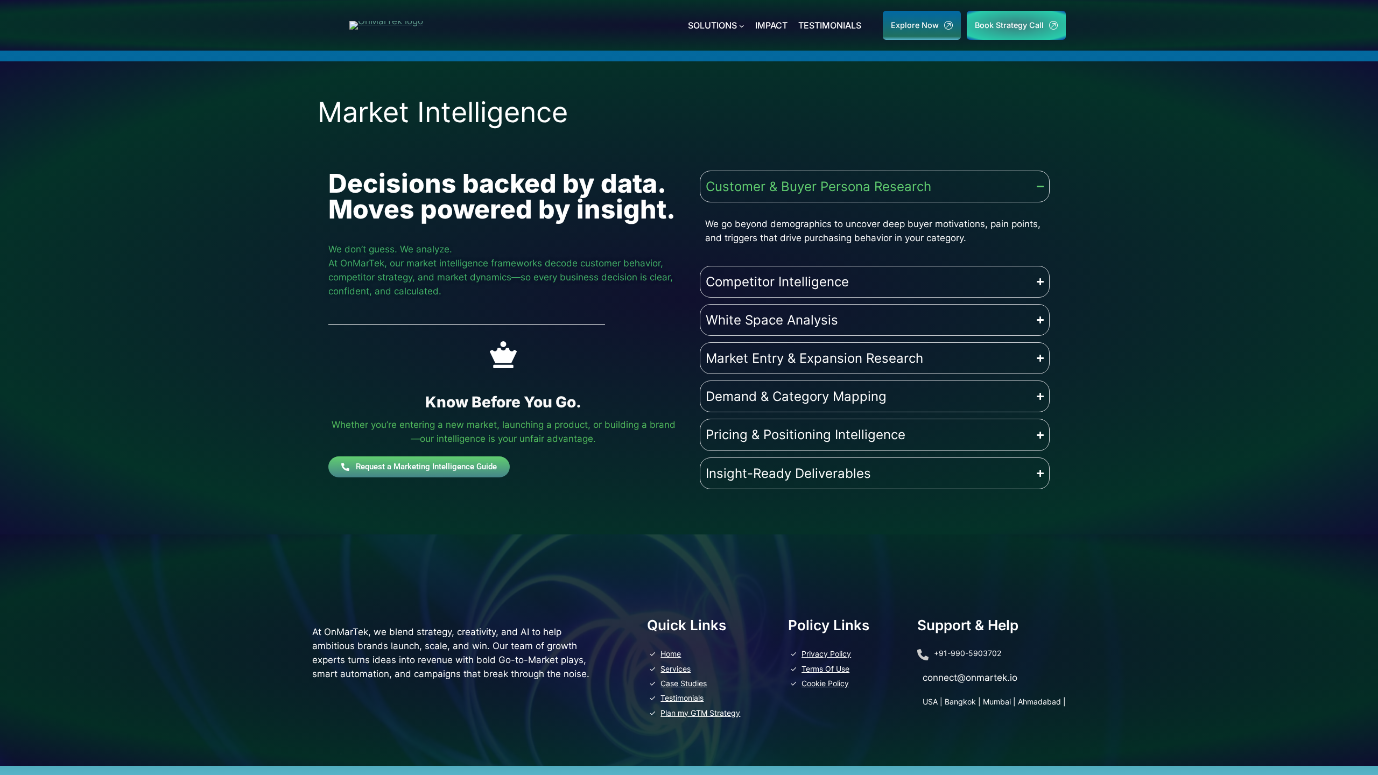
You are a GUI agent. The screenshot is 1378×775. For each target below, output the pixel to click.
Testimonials (682, 697)
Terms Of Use (825, 668)
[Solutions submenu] (741, 25)
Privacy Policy (826, 653)
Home (670, 653)
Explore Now (915, 25)
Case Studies (683, 683)
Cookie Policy (825, 683)
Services (675, 668)
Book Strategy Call (1009, 25)
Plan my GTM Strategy (700, 712)
